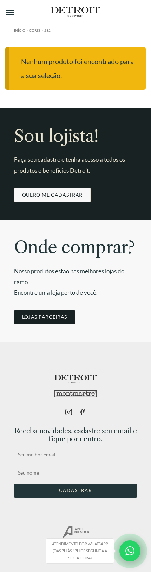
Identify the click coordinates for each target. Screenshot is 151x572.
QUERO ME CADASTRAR (52, 195)
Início (19, 30)
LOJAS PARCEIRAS (44, 317)
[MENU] (10, 12)
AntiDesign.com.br (75, 532)
